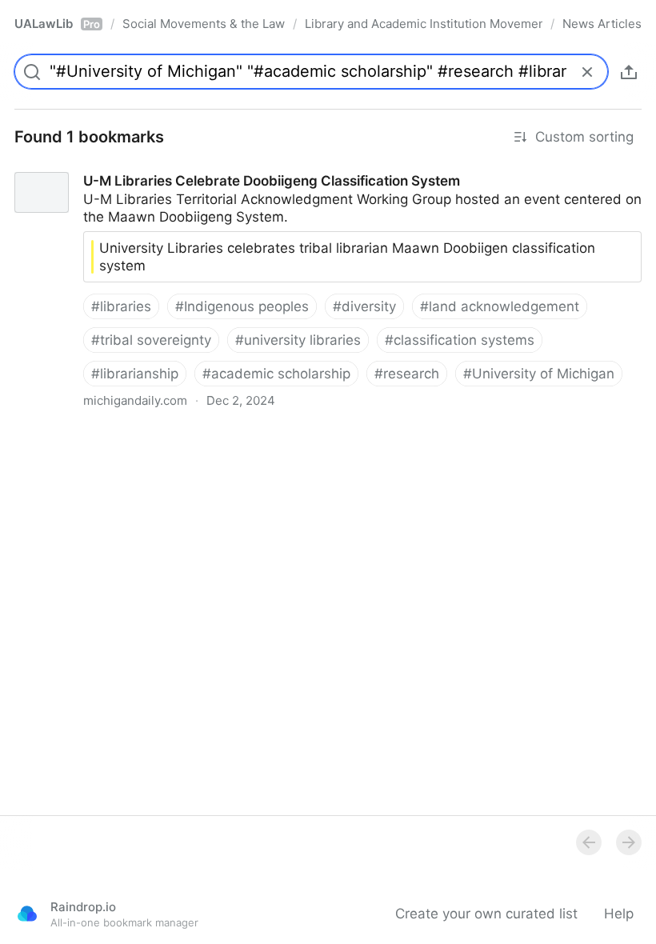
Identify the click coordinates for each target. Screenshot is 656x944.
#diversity (364, 306)
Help (619, 914)
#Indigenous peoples (242, 306)
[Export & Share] (629, 72)
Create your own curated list (486, 914)
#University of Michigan (538, 374)
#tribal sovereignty (151, 340)
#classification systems (459, 340)
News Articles (602, 23)
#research (406, 374)
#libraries (121, 306)
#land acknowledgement (499, 306)
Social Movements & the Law (203, 23)
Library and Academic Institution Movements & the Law (423, 23)
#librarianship (134, 374)
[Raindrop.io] (27, 913)
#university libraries (298, 340)
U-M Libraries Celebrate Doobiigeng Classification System (187, 166)
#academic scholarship (276, 374)
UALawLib (57, 23)
